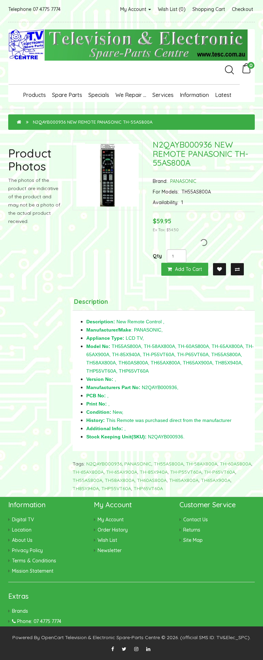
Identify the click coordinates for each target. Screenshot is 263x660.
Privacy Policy (27, 550)
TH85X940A (86, 488)
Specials (98, 94)
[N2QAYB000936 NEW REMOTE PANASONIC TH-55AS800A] (107, 175)
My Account (134, 9)
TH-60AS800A (235, 464)
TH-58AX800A (201, 464)
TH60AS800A (152, 480)
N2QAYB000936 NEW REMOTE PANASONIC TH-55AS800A (92, 122)
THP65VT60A (148, 488)
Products (34, 94)
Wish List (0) (172, 9)
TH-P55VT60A (186, 472)
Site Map (193, 540)
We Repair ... (130, 94)
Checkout (242, 9)
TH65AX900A (215, 480)
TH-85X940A (154, 472)
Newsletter (110, 550)
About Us (22, 540)
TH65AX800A (184, 480)
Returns (191, 530)
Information (194, 94)
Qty (157, 256)
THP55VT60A (116, 488)
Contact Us (195, 519)
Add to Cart (188, 269)
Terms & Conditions (34, 561)
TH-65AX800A (88, 472)
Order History (113, 530)
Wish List (107, 540)
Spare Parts (67, 94)
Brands (20, 611)
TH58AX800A (120, 480)
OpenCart (52, 637)
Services (163, 94)
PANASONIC (183, 181)
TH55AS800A (169, 464)
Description (91, 302)
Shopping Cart (208, 9)
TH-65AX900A (121, 472)
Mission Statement (32, 571)
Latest (223, 94)
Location (22, 530)
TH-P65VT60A (219, 472)
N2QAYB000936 (104, 464)
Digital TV (23, 519)
